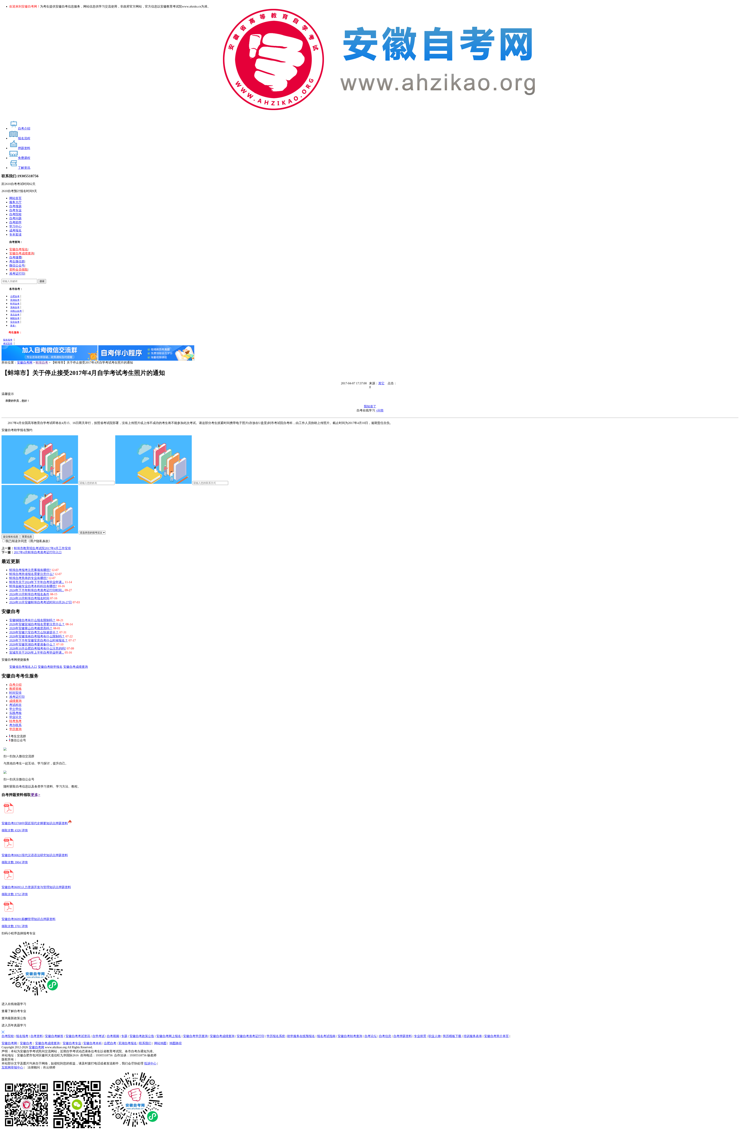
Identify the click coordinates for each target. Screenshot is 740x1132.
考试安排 (7, 343)
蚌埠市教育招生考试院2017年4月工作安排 (42, 548)
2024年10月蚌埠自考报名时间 (29, 598)
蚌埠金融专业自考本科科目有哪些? (33, 586)
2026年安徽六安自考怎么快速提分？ (34, 632)
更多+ (13, 325)
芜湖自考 (14, 300)
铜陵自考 (14, 318)
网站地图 (160, 1043)
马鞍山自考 (16, 311)
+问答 (380, 410)
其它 (381, 383)
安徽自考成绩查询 (21, 253)
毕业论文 (15, 717)
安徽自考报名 (18, 249)
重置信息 (27, 536)
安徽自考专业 (72, 1043)
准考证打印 (17, 273)
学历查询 (15, 729)
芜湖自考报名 (127, 1043)
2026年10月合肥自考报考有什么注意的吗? (37, 648)
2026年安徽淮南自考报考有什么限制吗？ (37, 636)
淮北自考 (14, 314)
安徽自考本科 (92, 1043)
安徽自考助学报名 (50, 666)
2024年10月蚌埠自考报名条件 (29, 594)
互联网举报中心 (12, 1067)
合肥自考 (14, 296)
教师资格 (15, 688)
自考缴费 (15, 257)
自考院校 (15, 214)
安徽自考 (26, 1043)
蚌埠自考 (14, 303)
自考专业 (15, 210)
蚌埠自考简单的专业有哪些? (28, 578)
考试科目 (15, 704)
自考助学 (15, 222)
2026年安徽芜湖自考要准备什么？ (32, 644)
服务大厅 (15, 202)
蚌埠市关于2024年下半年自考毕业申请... (36, 582)
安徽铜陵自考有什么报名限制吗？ (32, 620)
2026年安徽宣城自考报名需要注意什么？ (37, 624)
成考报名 (15, 230)
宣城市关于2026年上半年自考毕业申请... (36, 652)
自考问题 (15, 218)
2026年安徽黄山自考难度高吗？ (30, 628)
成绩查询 (15, 700)
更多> (35, 795)
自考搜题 (15, 206)
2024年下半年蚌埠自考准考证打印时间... (36, 590)
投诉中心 (150, 1063)
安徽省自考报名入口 (23, 666)
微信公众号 (17, 265)
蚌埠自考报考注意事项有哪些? (30, 570)
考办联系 (15, 725)
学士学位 (15, 709)
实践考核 (15, 713)
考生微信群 (17, 261)
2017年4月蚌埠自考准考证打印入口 (38, 552)
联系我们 (145, 1043)
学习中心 (15, 226)
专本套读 (15, 234)
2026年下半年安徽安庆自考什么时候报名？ (38, 640)
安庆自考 (14, 322)
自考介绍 (15, 684)
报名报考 (7, 340)
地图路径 (175, 1043)
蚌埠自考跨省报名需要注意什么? (31, 574)
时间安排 (15, 692)
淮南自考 (14, 307)
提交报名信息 (10, 536)
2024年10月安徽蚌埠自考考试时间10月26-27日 (40, 602)
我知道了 (370, 406)
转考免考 (15, 721)
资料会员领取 (18, 269)
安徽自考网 (24, 362)
